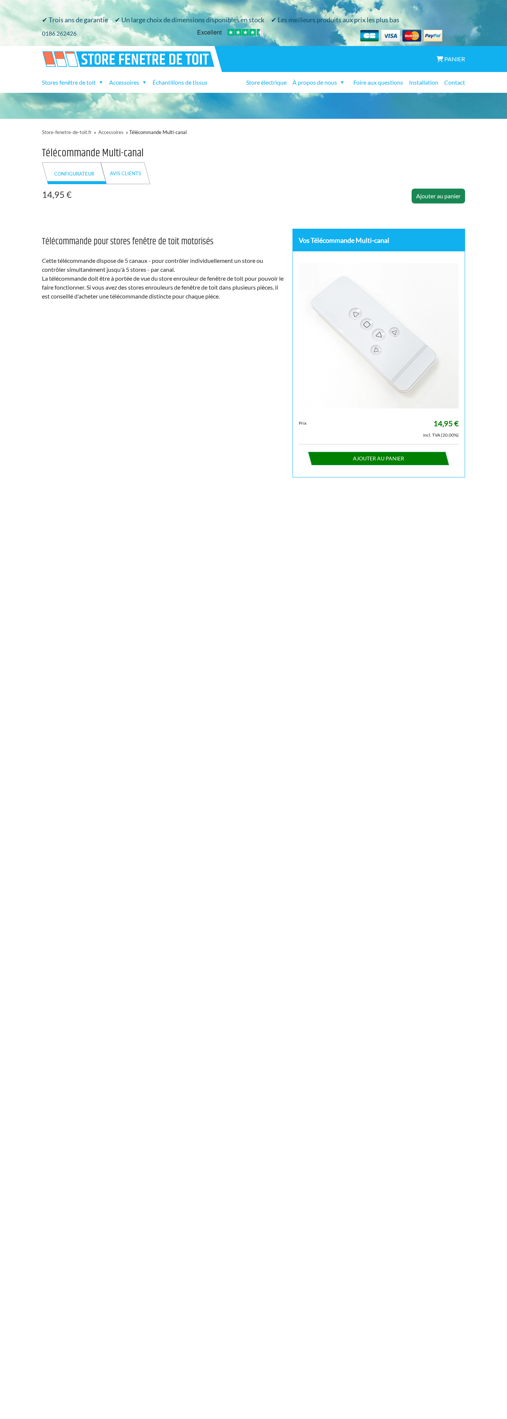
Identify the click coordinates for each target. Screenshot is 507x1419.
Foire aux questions (378, 82)
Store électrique (266, 82)
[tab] (74, 173)
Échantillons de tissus (180, 82)
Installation (423, 82)
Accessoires (111, 132)
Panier (454, 58)
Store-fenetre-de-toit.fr (67, 132)
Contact (454, 82)
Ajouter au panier (438, 195)
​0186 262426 (59, 33)
